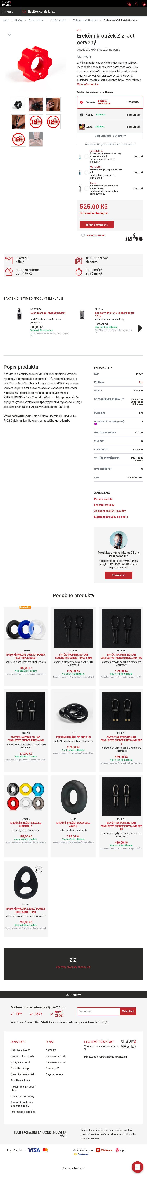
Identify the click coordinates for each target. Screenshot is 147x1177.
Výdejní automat (20, 1062)
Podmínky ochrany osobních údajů (22, 1104)
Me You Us (95, 167)
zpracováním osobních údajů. (92, 1022)
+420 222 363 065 (119, 564)
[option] (41, 322)
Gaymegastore (54, 1074)
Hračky (18, 20)
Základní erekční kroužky (84, 20)
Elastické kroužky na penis (111, 516)
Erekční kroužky (58, 20)
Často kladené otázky (23, 1074)
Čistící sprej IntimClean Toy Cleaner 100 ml (105, 155)
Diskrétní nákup (20, 1068)
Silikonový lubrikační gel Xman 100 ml (104, 187)
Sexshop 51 (52, 1068)
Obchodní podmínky (22, 1096)
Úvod (6, 20)
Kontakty (51, 1050)
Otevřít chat (118, 575)
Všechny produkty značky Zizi (73, 967)
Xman (93, 183)
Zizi (79, 30)
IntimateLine (96, 151)
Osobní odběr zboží (22, 1056)
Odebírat (128, 1011)
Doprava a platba (20, 1050)
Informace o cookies (23, 1111)
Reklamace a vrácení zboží (23, 1088)
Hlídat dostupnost (97, 224)
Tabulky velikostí (20, 1080)
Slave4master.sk (55, 1056)
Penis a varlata (36, 20)
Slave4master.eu (55, 1062)
